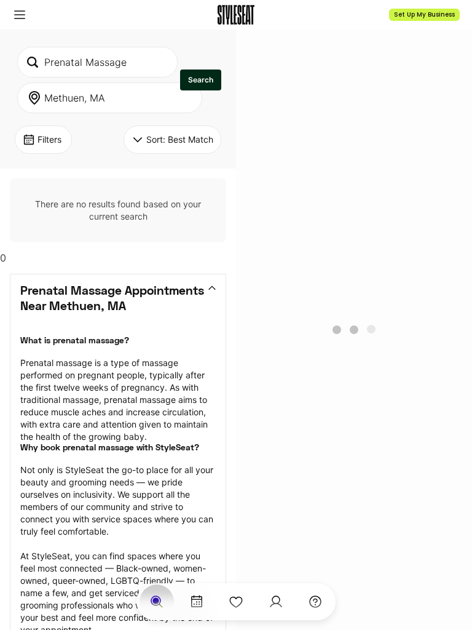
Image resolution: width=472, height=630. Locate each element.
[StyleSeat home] (236, 14)
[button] (19, 14)
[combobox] (97, 62)
